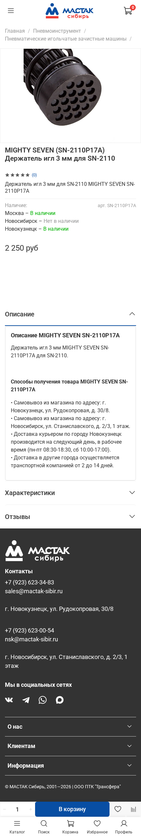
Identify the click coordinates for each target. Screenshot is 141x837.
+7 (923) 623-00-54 (29, 630)
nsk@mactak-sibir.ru (31, 639)
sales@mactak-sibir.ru (34, 591)
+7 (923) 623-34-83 (29, 582)
